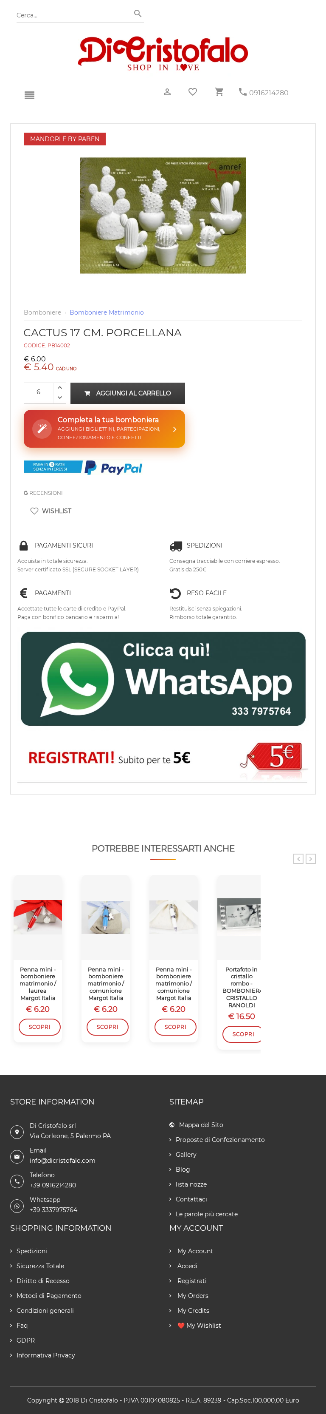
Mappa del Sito (201, 1125)
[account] (167, 92)
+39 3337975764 (53, 1210)
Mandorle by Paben (64, 139)
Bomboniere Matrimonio (107, 312)
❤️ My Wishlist (198, 1325)
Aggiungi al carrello (133, 393)
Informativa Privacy (46, 1355)
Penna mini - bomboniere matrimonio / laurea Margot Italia (38, 984)
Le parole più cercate (207, 1214)
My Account (194, 1251)
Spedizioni (32, 1251)
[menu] (29, 95)
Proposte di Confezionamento (220, 1140)
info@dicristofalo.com (63, 1160)
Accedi (186, 1266)
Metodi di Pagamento (49, 1296)
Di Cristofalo (99, 1400)
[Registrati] (163, 759)
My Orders (192, 1296)
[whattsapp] (163, 679)
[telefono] (243, 92)
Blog (183, 1169)
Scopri (40, 1027)
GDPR (26, 1340)
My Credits (192, 1311)
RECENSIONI (45, 493)
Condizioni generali (45, 1311)
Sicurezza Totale (40, 1266)
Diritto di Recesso (43, 1281)
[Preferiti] (192, 92)
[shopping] (219, 92)
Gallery (186, 1154)
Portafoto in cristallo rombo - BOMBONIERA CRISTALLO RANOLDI (241, 987)
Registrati (191, 1281)
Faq (22, 1325)
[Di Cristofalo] (163, 40)
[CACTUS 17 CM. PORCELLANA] (163, 137)
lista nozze (191, 1184)
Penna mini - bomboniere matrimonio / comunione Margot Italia (105, 984)
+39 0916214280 (53, 1185)
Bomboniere (42, 312)
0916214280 (269, 93)
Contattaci (191, 1199)
